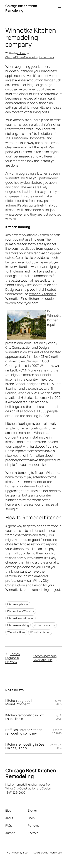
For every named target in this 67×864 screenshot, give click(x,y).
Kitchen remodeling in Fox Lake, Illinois (24, 717)
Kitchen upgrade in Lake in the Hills (44, 658)
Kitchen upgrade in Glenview (12, 658)
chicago (21, 53)
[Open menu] (59, 8)
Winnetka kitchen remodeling (27, 589)
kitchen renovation (44, 625)
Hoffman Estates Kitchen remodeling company (23, 731)
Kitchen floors (46, 57)
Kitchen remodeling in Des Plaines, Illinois (24, 746)
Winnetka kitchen (40, 632)
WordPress (56, 852)
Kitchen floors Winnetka (20, 611)
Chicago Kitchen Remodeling (21, 57)
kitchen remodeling (18, 625)
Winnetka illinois (16, 632)
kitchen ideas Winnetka (20, 618)
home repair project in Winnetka (36, 124)
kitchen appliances (17, 604)
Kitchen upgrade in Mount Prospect (19, 702)
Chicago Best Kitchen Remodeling (21, 8)
